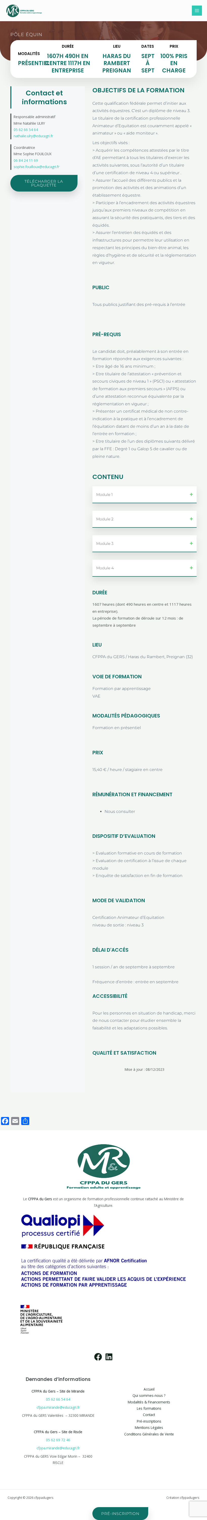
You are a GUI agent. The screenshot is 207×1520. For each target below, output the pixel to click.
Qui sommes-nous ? (149, 1395)
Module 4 (105, 568)
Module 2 (104, 519)
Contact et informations (44, 97)
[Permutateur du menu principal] (197, 11)
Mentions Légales (149, 1427)
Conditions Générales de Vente (149, 1434)
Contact (149, 1414)
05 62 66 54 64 (58, 1399)
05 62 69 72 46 (58, 1439)
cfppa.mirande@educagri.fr (58, 1407)
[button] (26, 34)
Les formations (149, 1408)
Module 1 (104, 494)
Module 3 (104, 543)
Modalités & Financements (149, 1402)
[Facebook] (98, 1357)
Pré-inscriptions (149, 1421)
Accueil (149, 1389)
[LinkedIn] (109, 1357)
